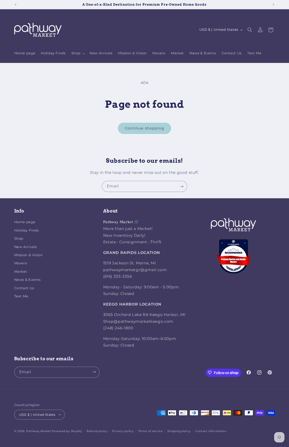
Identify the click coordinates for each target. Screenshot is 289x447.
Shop (18, 239)
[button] (77, 53)
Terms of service (150, 431)
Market (20, 272)
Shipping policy (179, 431)
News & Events (27, 280)
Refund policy (97, 431)
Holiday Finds (26, 230)
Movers (20, 263)
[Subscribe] (182, 186)
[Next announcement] (273, 4)
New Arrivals (25, 247)
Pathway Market (39, 431)
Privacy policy (122, 431)
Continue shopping (144, 128)
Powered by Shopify (67, 431)
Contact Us (24, 288)
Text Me (21, 296)
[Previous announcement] (16, 4)
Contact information (210, 431)
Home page (24, 222)
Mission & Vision (28, 255)
